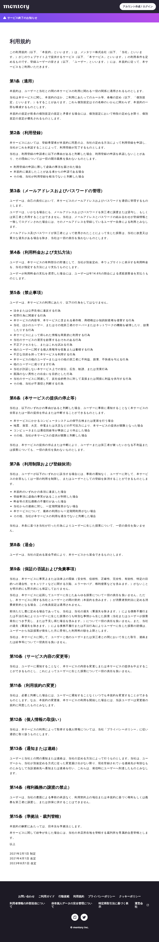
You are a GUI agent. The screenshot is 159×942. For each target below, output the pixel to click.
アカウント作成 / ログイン (138, 6)
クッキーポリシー (130, 896)
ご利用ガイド (46, 896)
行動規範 (64, 896)
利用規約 (78, 896)
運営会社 (139, 905)
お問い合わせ (26, 896)
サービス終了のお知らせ (22, 17)
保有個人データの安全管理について (71, 905)
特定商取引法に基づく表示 (113, 905)
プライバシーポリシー (101, 896)
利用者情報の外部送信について (27, 905)
